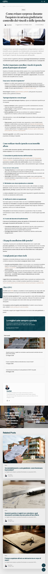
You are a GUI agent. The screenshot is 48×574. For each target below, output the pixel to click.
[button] (44, 1)
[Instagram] (7, 400)
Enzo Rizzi (9, 24)
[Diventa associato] (44, 565)
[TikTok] (9, 400)
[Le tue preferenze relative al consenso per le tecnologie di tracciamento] (1, 293)
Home (4, 6)
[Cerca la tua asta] (44, 570)
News (23, 9)
